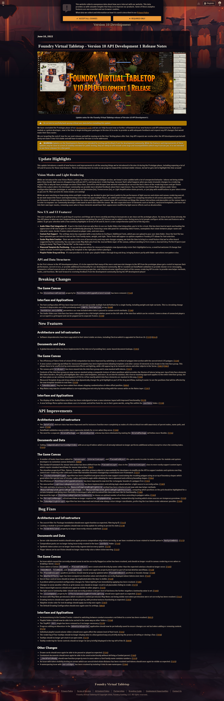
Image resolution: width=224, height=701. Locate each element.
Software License (49, 691)
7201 (136, 349)
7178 (122, 526)
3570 (143, 400)
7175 (135, 585)
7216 (105, 529)
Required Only (138, 18)
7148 (151, 570)
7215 (134, 658)
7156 (110, 620)
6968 (79, 462)
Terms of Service (84, 691)
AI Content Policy (102, 691)
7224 (122, 632)
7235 (75, 382)
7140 (130, 293)
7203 (128, 600)
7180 (139, 582)
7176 (108, 546)
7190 (140, 492)
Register (210, 3)
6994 (126, 385)
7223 (103, 588)
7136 (48, 427)
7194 (125, 664)
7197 (138, 594)
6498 (110, 307)
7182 (133, 655)
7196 (131, 310)
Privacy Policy (143, 12)
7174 (43, 629)
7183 (169, 567)
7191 (147, 481)
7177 (57, 564)
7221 (43, 447)
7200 (140, 377)
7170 (102, 623)
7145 (148, 576)
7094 (151, 478)
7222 (117, 549)
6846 (102, 606)
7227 (129, 369)
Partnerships (119, 691)
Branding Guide (135, 691)
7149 (110, 579)
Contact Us (177, 691)
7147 (137, 472)
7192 (153, 495)
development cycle (84, 128)
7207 (147, 388)
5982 (166, 366)
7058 (159, 635)
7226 (176, 361)
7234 (170, 433)
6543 (155, 337)
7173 (86, 638)
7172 (182, 540)
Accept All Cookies (88, 18)
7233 (149, 337)
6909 (129, 641)
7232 (183, 498)
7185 (162, 484)
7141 (179, 597)
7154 (105, 652)
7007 (91, 467)
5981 (160, 366)
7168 (152, 573)
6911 (150, 617)
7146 (118, 543)
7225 (174, 661)
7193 (156, 591)
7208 (179, 501)
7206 (116, 430)
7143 (123, 523)
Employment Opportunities (157, 691)
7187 (104, 603)
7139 (161, 403)
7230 (101, 316)
